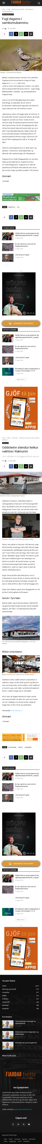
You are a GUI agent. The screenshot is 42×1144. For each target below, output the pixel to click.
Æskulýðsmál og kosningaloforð (26, 1043)
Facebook (13, 83)
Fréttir (8, 9)
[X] (16, 34)
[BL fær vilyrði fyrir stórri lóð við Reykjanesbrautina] (7, 247)
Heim (3, 9)
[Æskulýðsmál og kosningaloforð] (7, 1046)
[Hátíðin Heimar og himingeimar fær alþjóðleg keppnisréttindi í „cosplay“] (7, 236)
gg (5, 28)
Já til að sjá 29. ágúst (22, 255)
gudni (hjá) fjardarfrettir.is (23, 1109)
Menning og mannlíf (18, 9)
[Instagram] (18, 1124)
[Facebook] (11, 34)
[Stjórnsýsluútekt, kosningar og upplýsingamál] (7, 1024)
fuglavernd (11, 207)
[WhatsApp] (21, 34)
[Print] (31, 34)
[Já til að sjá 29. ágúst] (7, 258)
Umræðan (5, 260)
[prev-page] (3, 265)
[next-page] (7, 265)
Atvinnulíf (5, 250)
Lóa (18, 207)
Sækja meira (20, 379)
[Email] (26, 34)
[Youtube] (29, 1124)
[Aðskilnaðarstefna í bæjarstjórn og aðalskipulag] (7, 1035)
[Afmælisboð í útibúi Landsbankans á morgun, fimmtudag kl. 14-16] (7, 372)
